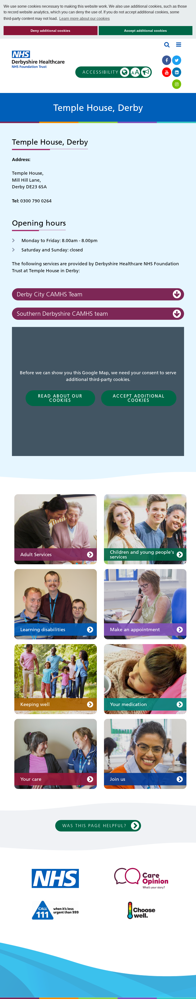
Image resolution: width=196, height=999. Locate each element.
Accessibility (111, 72)
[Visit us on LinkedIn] (176, 72)
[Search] (166, 44)
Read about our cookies (60, 398)
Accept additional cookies (133, 32)
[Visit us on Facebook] (166, 60)
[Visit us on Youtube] (166, 72)
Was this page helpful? (94, 825)
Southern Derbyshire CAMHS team (62, 313)
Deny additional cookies (37, 32)
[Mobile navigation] (178, 44)
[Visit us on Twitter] (176, 60)
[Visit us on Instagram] (176, 84)
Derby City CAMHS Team (49, 294)
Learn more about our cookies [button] (84, 18)
